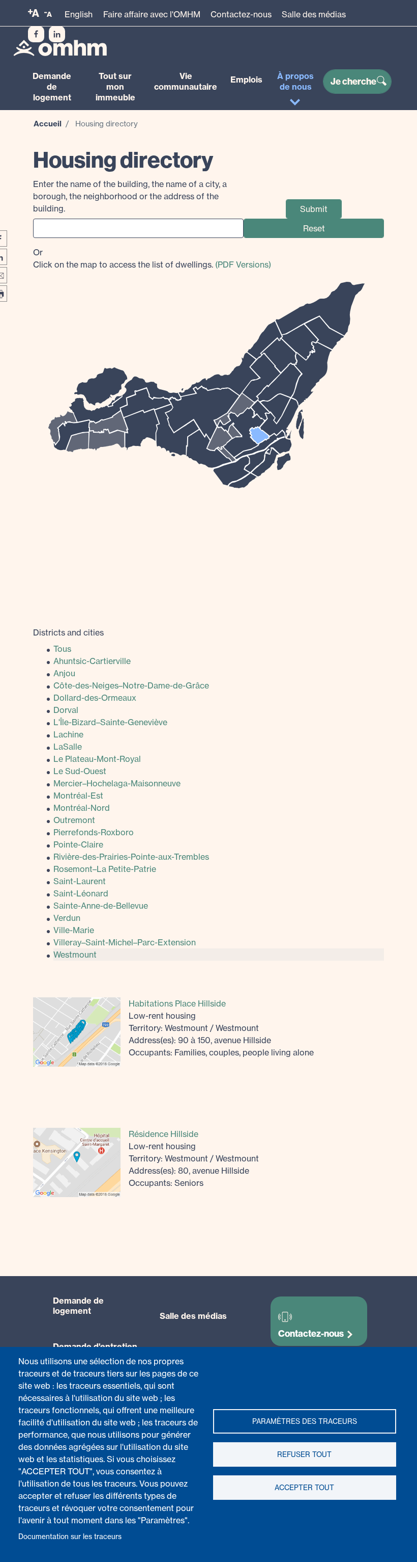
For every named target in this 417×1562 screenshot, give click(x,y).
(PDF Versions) (243, 264)
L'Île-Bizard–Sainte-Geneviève (110, 722)
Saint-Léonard (80, 893)
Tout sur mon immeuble (115, 86)
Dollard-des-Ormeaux (94, 698)
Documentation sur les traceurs (70, 1536)
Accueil (48, 123)
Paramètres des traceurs (304, 1421)
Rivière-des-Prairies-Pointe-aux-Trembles (131, 857)
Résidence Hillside (163, 1134)
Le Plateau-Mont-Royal (97, 759)
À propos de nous (295, 81)
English (79, 14)
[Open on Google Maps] (77, 1031)
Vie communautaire (185, 81)
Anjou (64, 673)
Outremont (74, 820)
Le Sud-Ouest (79, 771)
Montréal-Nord (81, 808)
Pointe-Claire (78, 844)
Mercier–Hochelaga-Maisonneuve (117, 783)
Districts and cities (68, 632)
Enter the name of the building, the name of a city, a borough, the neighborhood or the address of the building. (130, 196)
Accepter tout (304, 1488)
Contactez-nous (241, 14)
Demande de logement (52, 86)
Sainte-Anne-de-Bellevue (100, 906)
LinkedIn (57, 34)
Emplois (246, 79)
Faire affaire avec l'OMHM (151, 14)
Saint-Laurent (79, 881)
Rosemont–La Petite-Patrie (104, 869)
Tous (62, 649)
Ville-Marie (73, 930)
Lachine (68, 734)
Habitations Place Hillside (177, 1003)
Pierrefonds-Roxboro (93, 832)
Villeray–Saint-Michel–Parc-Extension (124, 942)
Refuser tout (304, 1454)
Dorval (65, 710)
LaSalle (67, 747)
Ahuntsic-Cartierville (92, 661)
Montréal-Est (78, 795)
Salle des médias (314, 14)
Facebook (36, 34)
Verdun (66, 918)
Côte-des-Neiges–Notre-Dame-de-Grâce (131, 685)
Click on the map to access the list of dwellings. (152, 258)
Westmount (75, 954)
